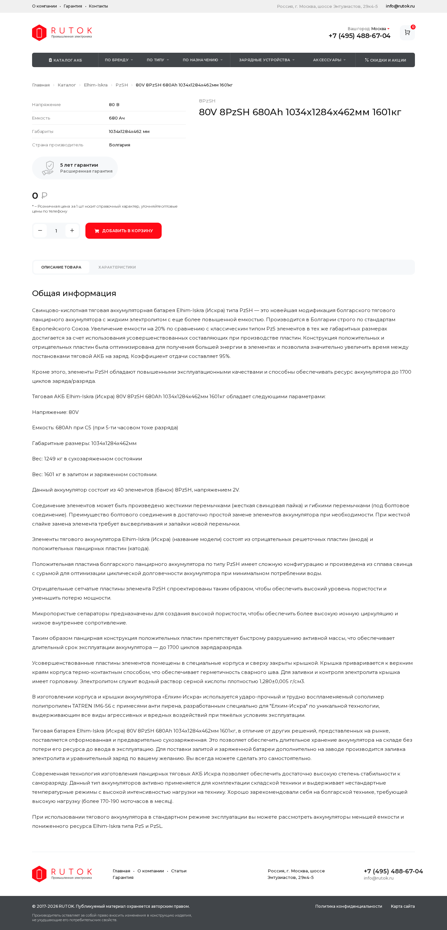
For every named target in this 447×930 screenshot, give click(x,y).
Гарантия (73, 6)
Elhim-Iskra (96, 84)
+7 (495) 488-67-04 (360, 36)
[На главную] (62, 33)
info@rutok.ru (400, 6)
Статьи (179, 870)
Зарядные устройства (264, 60)
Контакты (98, 6)
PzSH (122, 84)
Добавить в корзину (127, 230)
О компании (44, 6)
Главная (41, 84)
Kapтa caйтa (403, 906)
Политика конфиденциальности (348, 906)
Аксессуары (327, 60)
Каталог (67, 84)
